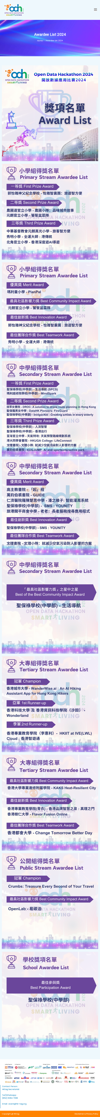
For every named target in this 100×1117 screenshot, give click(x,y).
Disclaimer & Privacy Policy (86, 1114)
